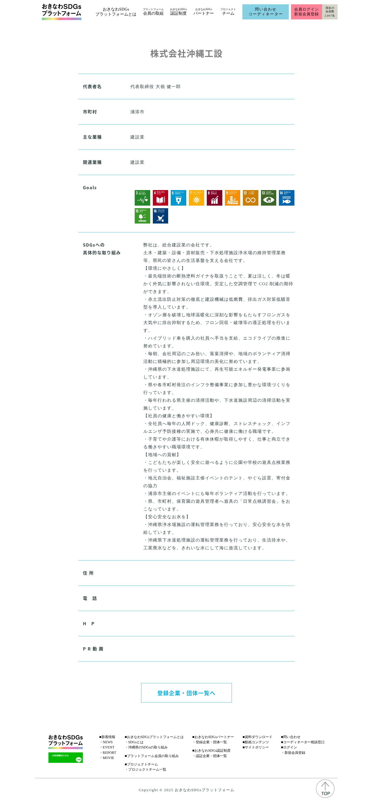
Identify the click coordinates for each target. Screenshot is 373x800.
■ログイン (289, 747)
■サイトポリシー (256, 747)
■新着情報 (107, 737)
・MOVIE (106, 758)
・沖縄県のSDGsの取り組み (146, 747)
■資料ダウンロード (257, 737)
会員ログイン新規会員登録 (306, 11)
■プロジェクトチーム (141, 764)
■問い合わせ (290, 737)
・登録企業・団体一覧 (209, 742)
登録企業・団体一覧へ (186, 693)
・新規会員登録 (293, 752)
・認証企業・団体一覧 (209, 756)
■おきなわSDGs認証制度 (211, 750)
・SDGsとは (134, 742)
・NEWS (106, 742)
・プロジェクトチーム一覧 (145, 769)
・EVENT (106, 747)
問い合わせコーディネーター (265, 11)
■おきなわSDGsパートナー (213, 737)
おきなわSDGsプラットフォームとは (115, 11)
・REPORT (107, 752)
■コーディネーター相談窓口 (303, 742)
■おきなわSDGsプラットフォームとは (154, 737)
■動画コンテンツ (256, 742)
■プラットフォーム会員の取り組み (152, 756)
